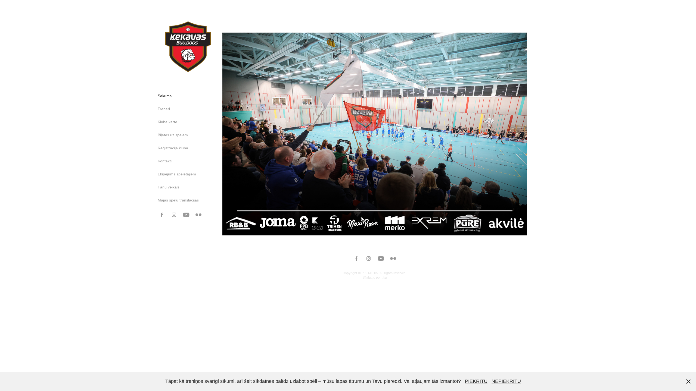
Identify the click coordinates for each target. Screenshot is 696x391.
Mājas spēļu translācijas (178, 200)
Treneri (164, 109)
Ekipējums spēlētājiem (177, 174)
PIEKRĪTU (476, 381)
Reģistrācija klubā (173, 148)
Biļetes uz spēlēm (173, 135)
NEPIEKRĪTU (506, 381)
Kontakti (165, 161)
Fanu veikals (168, 187)
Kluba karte (167, 122)
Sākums (165, 96)
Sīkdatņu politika (375, 277)
